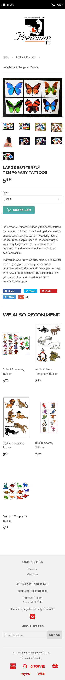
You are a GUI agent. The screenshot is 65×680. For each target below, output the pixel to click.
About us (32, 574)
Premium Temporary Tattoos (35, 652)
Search (32, 569)
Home (6, 57)
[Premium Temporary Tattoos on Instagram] (32, 618)
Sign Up (54, 635)
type (5, 192)
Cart (59, 4)
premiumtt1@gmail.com (32, 590)
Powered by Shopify (31, 658)
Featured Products (26, 57)
